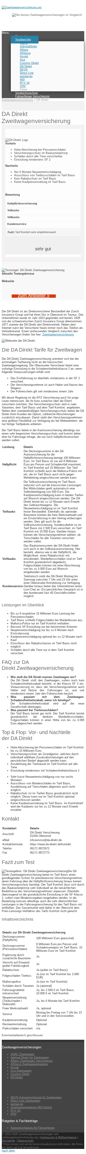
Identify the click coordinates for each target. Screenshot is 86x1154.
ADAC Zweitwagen (22, 1054)
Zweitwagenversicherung (17, 99)
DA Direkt (17, 1077)
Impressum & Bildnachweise (58, 1137)
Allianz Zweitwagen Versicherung (31, 1060)
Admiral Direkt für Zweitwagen (30, 1057)
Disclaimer (8, 1140)
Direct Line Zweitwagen (25, 1100)
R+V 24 (15, 1110)
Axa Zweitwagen (21, 1070)
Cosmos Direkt (20, 1074)
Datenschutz (26, 1140)
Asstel (15, 1067)
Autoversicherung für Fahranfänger (33, 1128)
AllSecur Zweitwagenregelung (29, 1064)
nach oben (8, 1150)
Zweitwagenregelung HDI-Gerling (31, 1107)
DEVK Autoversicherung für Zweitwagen (36, 1097)
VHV (14, 1114)
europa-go (17, 1104)
